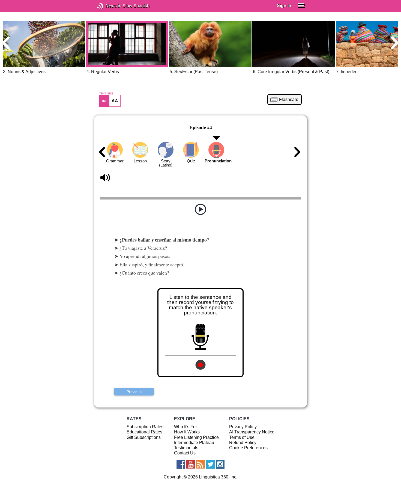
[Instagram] (220, 464)
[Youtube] (190, 464)
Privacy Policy (243, 426)
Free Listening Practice (196, 437)
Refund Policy (242, 442)
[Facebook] (180, 464)
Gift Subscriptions (144, 437)
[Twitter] (210, 464)
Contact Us (185, 453)
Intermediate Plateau (194, 442)
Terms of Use (242, 437)
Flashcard (288, 99)
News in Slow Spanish (108, 6)
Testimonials (186, 447)
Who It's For (185, 426)
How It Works (187, 432)
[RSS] (200, 464)
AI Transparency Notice (251, 432)
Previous (134, 391)
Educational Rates (144, 432)
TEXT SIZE (106, 93)
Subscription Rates (145, 426)
